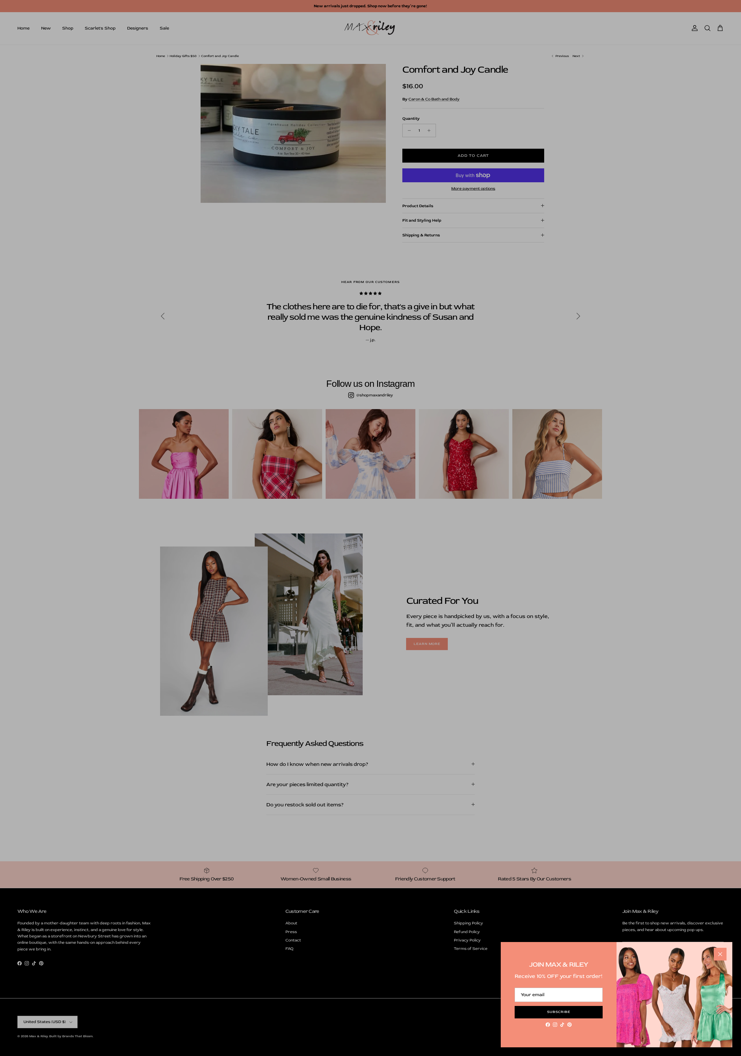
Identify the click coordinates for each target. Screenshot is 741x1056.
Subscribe (558, 1012)
